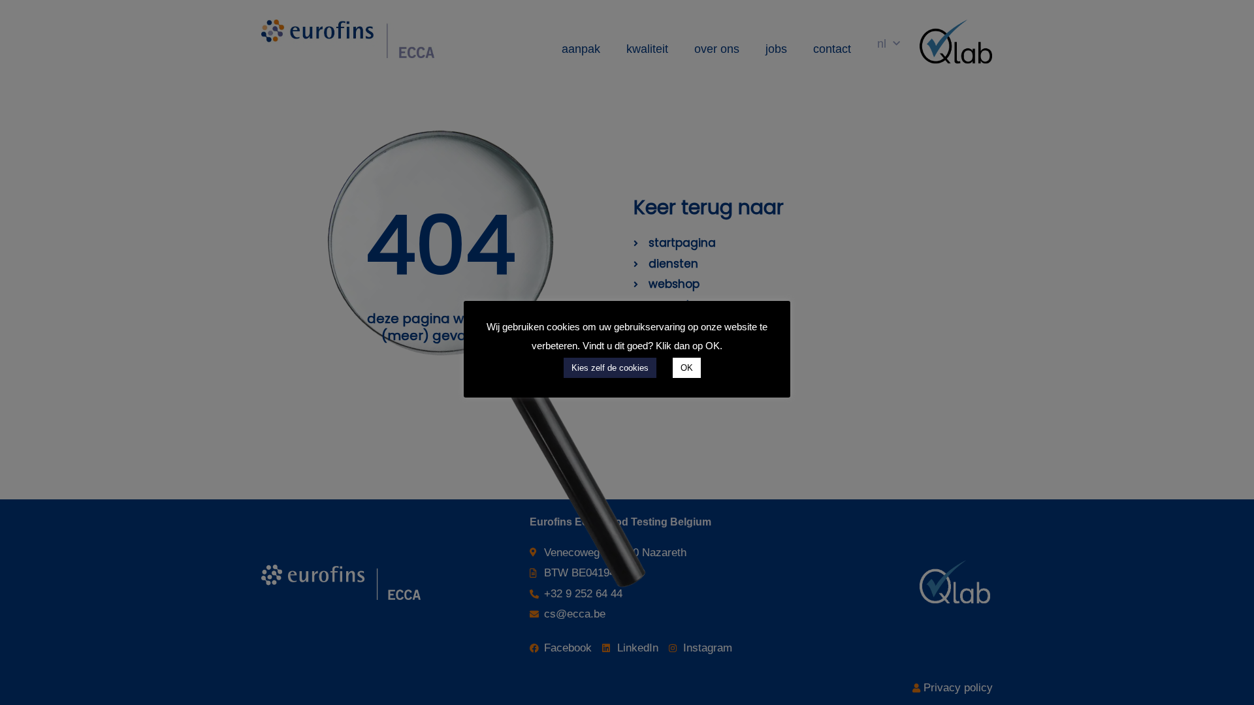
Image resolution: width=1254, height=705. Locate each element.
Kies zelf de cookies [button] (610, 368)
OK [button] (687, 368)
